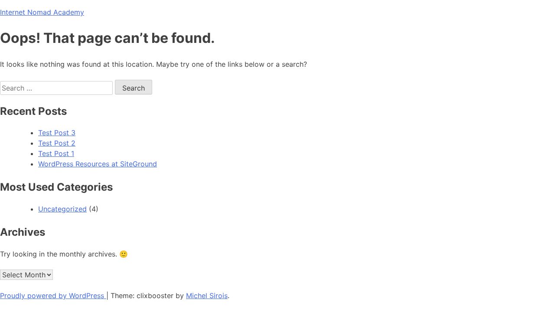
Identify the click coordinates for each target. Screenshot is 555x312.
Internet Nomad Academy (42, 12)
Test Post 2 (56, 143)
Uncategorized (62, 209)
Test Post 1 (56, 153)
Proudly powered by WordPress (53, 295)
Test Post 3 (56, 132)
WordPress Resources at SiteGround (97, 163)
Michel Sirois (207, 295)
